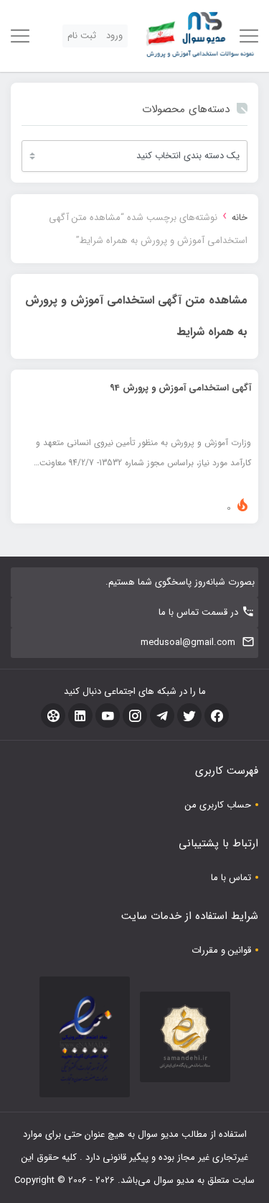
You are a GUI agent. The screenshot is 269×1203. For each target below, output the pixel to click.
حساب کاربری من (218, 805)
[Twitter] (189, 715)
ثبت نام (81, 35)
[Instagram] (135, 715)
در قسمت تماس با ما (198, 612)
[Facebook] (216, 715)
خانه (239, 217)
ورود (114, 35)
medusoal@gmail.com (188, 642)
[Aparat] (53, 715)
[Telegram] (162, 715)
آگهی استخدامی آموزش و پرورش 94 (180, 387)
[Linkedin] (80, 715)
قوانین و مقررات (221, 950)
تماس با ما (231, 877)
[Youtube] (107, 715)
